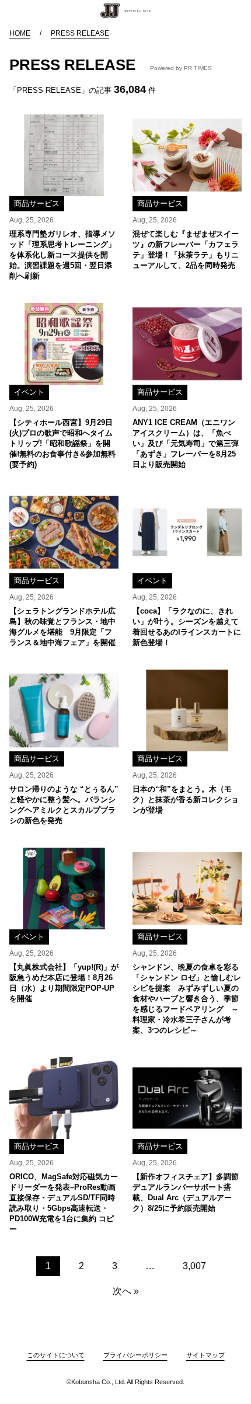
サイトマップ (205, 1354)
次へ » (126, 1291)
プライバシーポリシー (135, 1354)
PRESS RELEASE (80, 33)
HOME (19, 33)
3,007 (194, 1266)
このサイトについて (56, 1354)
